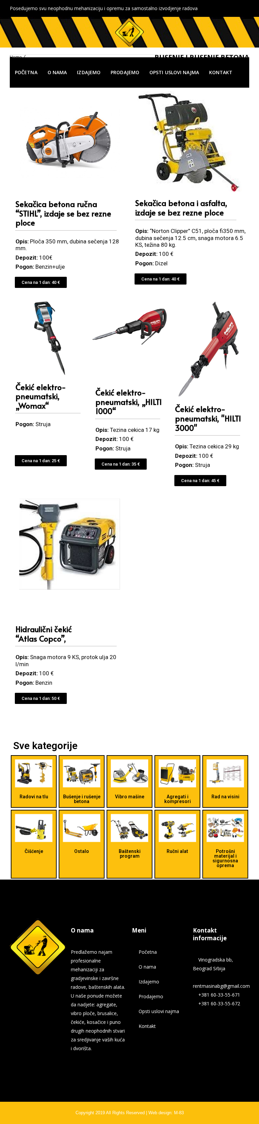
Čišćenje (34, 851)
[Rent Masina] (129, 32)
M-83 (179, 1112)
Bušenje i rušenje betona (81, 799)
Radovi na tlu (34, 796)
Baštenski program (130, 854)
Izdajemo (88, 72)
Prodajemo (125, 72)
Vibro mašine (129, 796)
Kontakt (221, 72)
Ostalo (81, 851)
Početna (26, 72)
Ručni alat (177, 851)
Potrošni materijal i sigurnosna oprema (225, 858)
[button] (41, 282)
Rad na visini (225, 796)
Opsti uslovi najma (174, 72)
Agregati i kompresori (177, 799)
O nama (57, 72)
